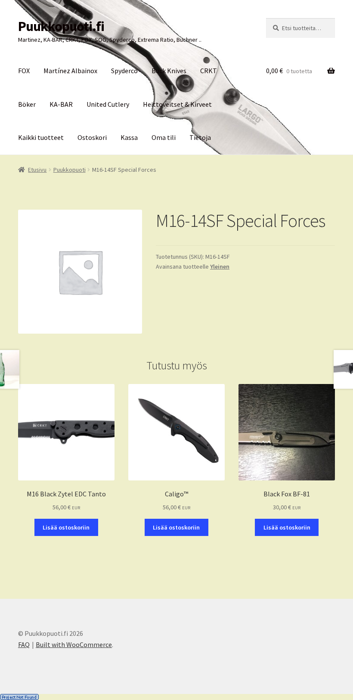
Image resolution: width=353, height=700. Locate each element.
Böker (27, 104)
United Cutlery (108, 104)
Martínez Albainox (70, 70)
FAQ (24, 644)
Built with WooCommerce (74, 644)
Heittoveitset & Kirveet (177, 104)
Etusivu (37, 169)
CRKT (208, 70)
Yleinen (219, 266)
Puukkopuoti (69, 169)
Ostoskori (92, 137)
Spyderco (124, 70)
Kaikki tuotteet (41, 137)
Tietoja (200, 137)
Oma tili (164, 137)
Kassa (129, 137)
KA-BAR (61, 104)
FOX (24, 70)
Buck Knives (169, 70)
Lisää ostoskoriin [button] (66, 527)
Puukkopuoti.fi (61, 26)
